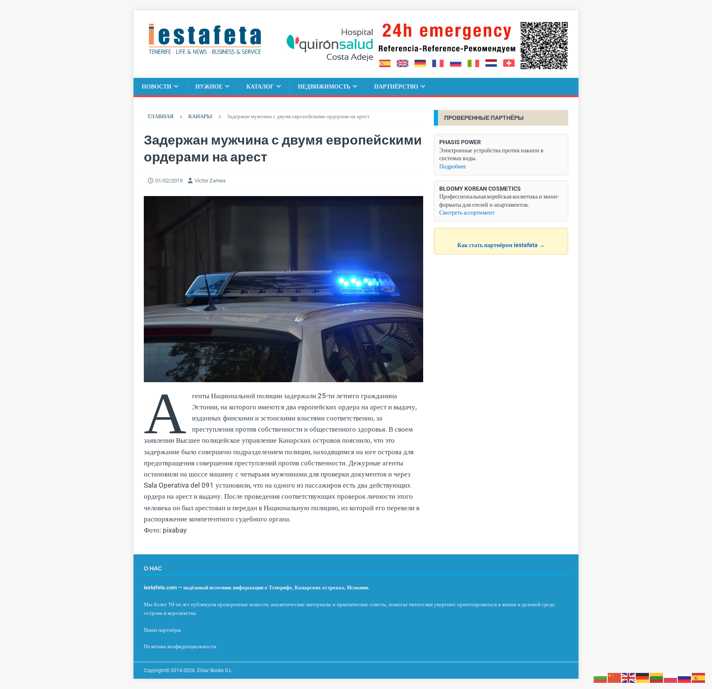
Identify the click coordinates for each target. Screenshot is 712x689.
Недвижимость (324, 86)
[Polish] (671, 677)
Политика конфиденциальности (180, 646)
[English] (629, 677)
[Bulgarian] (601, 677)
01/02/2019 (169, 181)
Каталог (260, 86)
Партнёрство (396, 86)
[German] (643, 677)
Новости (156, 86)
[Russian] (685, 677)
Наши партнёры (162, 630)
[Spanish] (699, 677)
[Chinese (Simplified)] (615, 677)
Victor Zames (210, 181)
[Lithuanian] (657, 677)
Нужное (208, 86)
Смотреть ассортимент (466, 212)
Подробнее (452, 166)
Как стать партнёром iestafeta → (501, 245)
